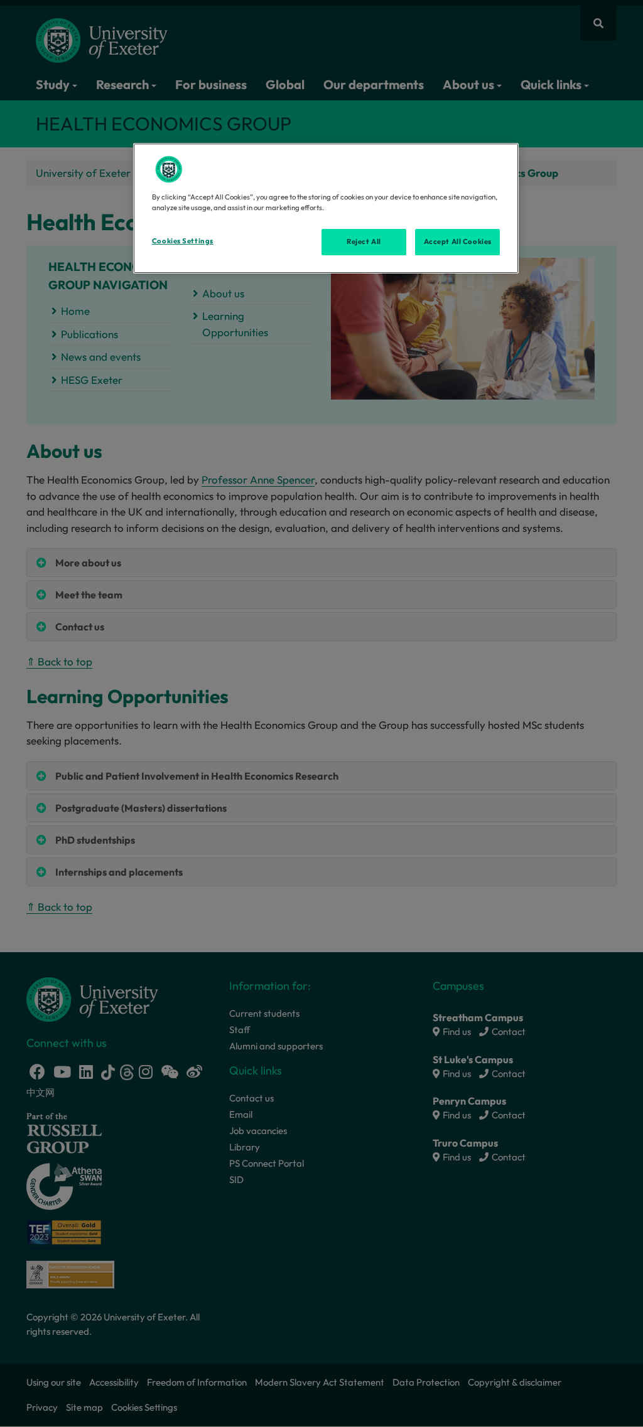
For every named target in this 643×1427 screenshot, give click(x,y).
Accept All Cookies (458, 241)
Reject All (364, 241)
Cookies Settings (182, 240)
